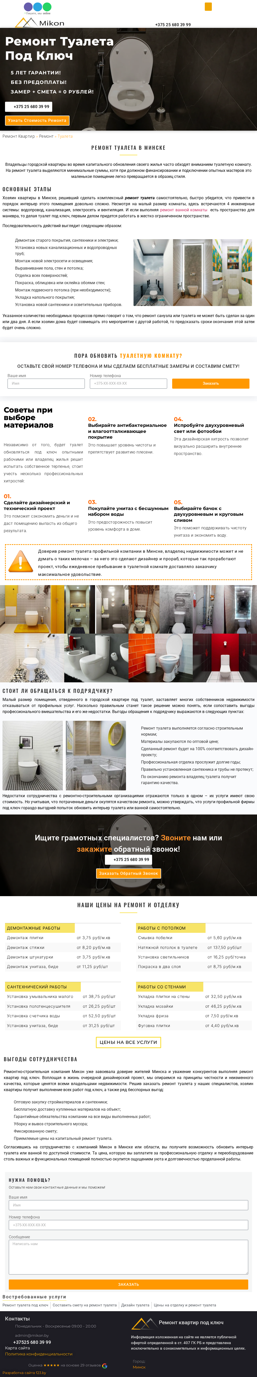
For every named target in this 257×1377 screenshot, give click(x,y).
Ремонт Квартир (19, 136)
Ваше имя (17, 376)
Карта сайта (17, 1348)
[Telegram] (37, 7)
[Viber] (28, 7)
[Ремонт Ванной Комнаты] (208, 210)
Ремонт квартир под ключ (191, 1322)
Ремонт (46, 136)
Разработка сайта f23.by (24, 1372)
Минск (139, 1367)
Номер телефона (105, 376)
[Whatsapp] (47, 7)
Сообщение (19, 1237)
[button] (208, 7)
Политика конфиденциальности (39, 1354)
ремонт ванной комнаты (183, 210)
